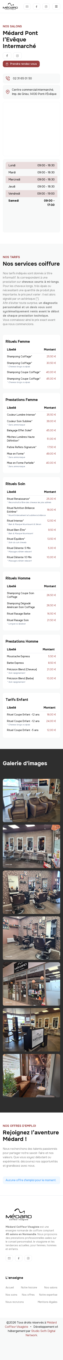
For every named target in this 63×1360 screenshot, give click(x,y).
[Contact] (27, 7)
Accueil (10, 1287)
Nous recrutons (15, 1302)
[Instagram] (46, 7)
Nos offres (28, 1294)
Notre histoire (29, 1287)
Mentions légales (47, 1302)
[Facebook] (36, 7)
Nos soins (11, 1294)
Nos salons (50, 1287)
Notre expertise (48, 1294)
